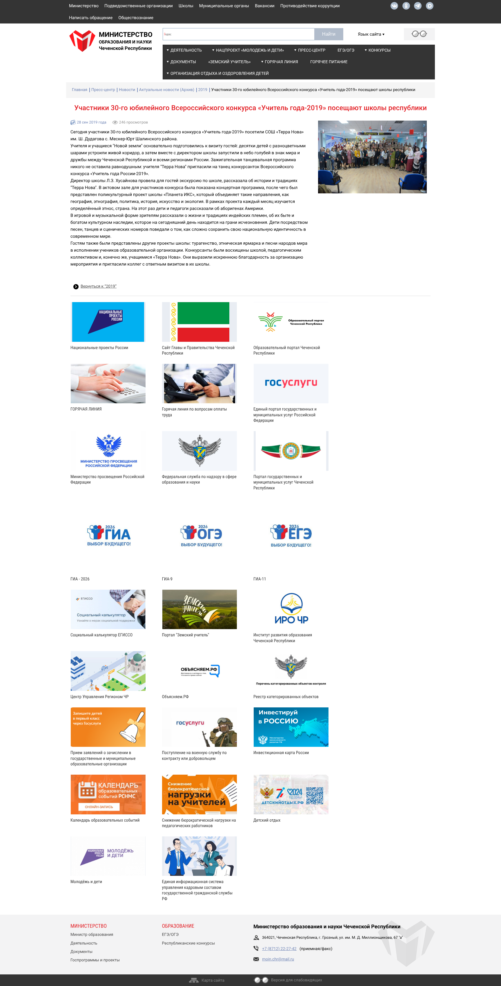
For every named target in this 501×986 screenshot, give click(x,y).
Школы (186, 5)
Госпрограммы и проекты (95, 960)
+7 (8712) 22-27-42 (279, 949)
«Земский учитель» (229, 62)
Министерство (84, 5)
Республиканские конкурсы (188, 943)
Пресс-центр (311, 50)
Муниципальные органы (224, 5)
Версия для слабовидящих (296, 980)
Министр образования (91, 934)
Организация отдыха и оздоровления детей (219, 73)
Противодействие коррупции (310, 5)
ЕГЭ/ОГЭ (345, 50)
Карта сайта (213, 980)
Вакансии (265, 5)
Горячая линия (281, 62)
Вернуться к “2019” (99, 286)
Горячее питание (328, 62)
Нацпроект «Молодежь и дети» (250, 50)
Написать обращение (90, 17)
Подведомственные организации (138, 5)
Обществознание (135, 17)
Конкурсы (380, 50)
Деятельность (186, 50)
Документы (183, 62)
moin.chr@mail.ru (278, 959)
